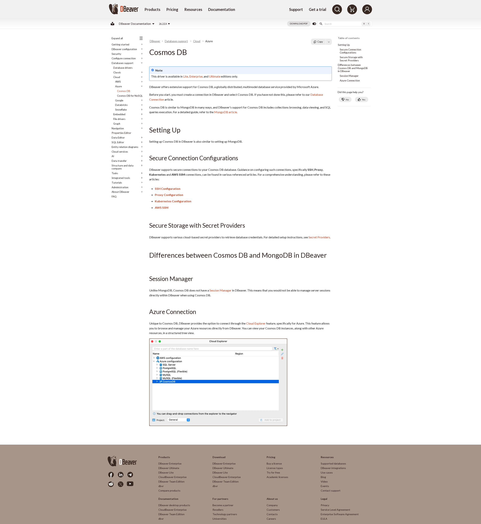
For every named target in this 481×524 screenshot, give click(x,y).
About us (272, 499)
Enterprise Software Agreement (340, 514)
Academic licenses (277, 477)
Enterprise (196, 76)
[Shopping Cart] (352, 9)
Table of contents (349, 38)
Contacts (272, 514)
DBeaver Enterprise (170, 463)
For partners (220, 499)
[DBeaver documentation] (112, 23)
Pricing (172, 9)
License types (275, 468)
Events (325, 486)
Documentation (221, 9)
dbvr (161, 486)
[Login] (367, 9)
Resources (193, 9)
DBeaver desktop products (174, 505)
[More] (329, 42)
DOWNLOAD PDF (299, 23)
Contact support (330, 490)
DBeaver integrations (333, 468)
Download (219, 457)
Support (296, 9)
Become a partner (223, 505)
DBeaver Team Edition (171, 481)
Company (272, 505)
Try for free (273, 472)
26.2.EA (163, 23)
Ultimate (214, 76)
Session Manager (220, 290)
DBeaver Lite (166, 472)
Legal (324, 499)
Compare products (169, 490)
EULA (324, 518)
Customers (273, 509)
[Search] (337, 9)
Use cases (327, 472)
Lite (185, 76)
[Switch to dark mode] (314, 24)
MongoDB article (225, 112)
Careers (271, 518)
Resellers (218, 509)
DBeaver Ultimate (168, 468)
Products (152, 9)
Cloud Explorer (255, 323)
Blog (323, 477)
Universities (220, 518)
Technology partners (225, 514)
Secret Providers (319, 237)
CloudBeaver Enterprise (172, 477)
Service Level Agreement (335, 509)
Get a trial (317, 9)
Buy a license (274, 463)
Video (324, 481)
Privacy (325, 505)
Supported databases (333, 463)
